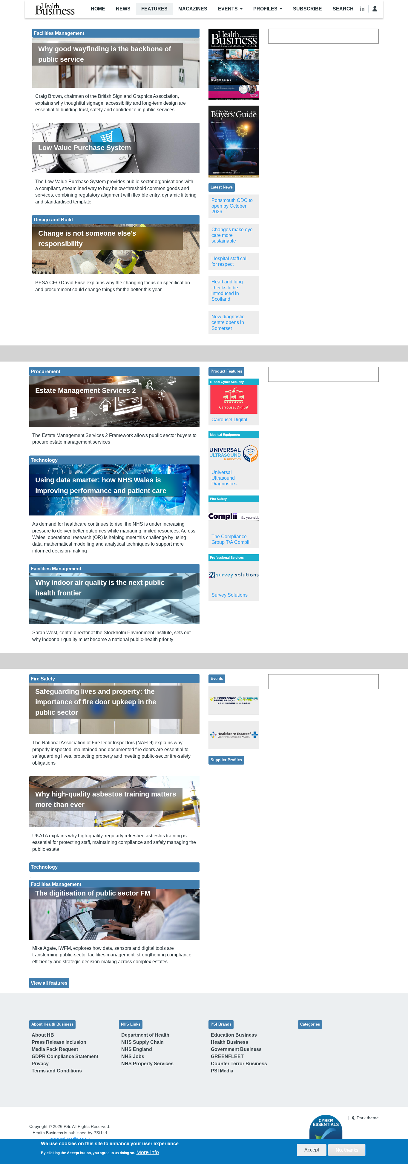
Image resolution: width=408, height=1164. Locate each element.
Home (98, 8)
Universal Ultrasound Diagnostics (224, 478)
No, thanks (346, 1149)
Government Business (236, 1049)
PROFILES (265, 8)
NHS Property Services (147, 1063)
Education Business (234, 1035)
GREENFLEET (227, 1056)
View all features (49, 983)
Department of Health (145, 1035)
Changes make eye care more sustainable (232, 235)
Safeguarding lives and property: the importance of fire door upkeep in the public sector (95, 702)
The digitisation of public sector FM (92, 893)
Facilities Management (59, 33)
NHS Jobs (132, 1056)
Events (228, 8)
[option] (233, 64)
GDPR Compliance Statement (65, 1056)
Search (343, 8)
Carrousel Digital (229, 419)
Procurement (45, 371)
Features (154, 8)
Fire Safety (218, 499)
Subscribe (307, 8)
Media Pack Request (55, 1049)
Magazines (192, 8)
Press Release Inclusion (59, 1042)
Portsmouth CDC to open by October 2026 (232, 206)
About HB (43, 1035)
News (123, 8)
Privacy (40, 1063)
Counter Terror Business (239, 1063)
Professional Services (227, 557)
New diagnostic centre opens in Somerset (227, 322)
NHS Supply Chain (142, 1042)
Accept (311, 1149)
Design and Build (53, 219)
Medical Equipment (225, 434)
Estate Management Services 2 (85, 390)
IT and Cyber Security (227, 382)
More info (147, 1152)
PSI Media (222, 1070)
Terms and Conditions (57, 1070)
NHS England (136, 1049)
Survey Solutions (229, 595)
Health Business (229, 1042)
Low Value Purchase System (84, 148)
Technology (44, 460)
